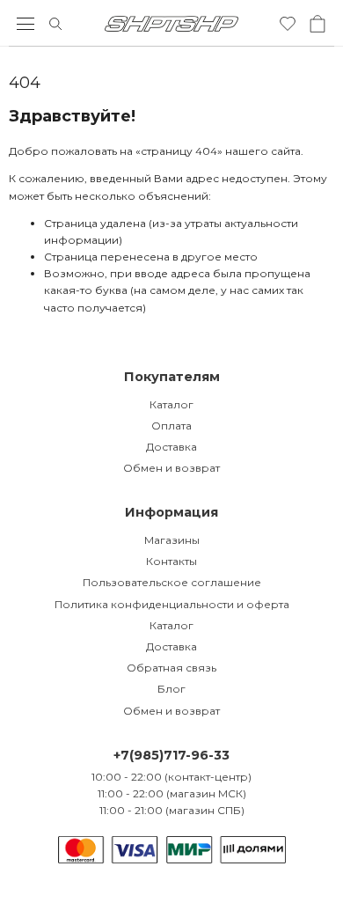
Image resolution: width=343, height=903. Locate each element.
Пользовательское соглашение (172, 582)
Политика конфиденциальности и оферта (172, 604)
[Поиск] (55, 24)
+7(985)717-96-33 (171, 755)
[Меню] (25, 24)
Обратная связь (171, 667)
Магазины (172, 540)
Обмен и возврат (171, 467)
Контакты (171, 561)
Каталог (171, 404)
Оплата (171, 425)
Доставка (171, 446)
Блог (171, 688)
